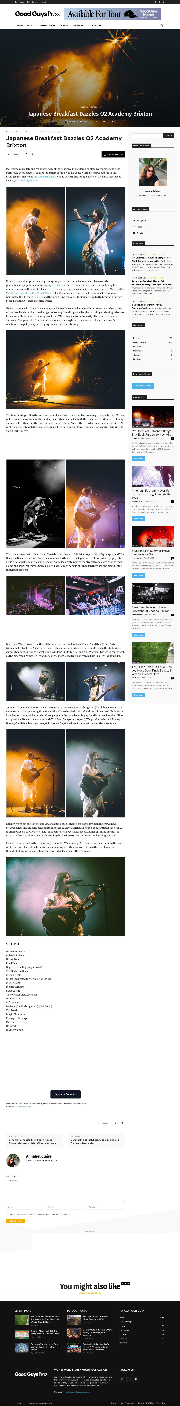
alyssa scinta (137, 501)
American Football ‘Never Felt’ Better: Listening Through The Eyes (152, 494)
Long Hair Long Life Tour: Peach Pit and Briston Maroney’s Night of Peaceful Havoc (33, 1141)
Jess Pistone (137, 558)
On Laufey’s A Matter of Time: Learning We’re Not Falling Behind (45, 1347)
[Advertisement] (90, 1253)
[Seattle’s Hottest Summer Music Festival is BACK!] (74, 1320)
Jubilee (38, 297)
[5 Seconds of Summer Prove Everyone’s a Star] (153, 536)
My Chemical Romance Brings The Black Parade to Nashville (151, 433)
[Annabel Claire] (67, 121)
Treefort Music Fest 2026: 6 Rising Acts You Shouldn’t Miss (45, 1332)
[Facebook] (159, 2)
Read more (138, 458)
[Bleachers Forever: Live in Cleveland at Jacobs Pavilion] (153, 593)
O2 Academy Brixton (26, 180)
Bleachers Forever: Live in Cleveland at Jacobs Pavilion (150, 609)
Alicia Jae (135, 678)
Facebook (141, 227)
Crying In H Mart (53, 285)
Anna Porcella (137, 615)
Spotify (140, 233)
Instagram (141, 220)
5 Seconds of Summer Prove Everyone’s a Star (151, 552)
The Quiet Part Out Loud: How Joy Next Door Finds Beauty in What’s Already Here (152, 670)
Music (82, 107)
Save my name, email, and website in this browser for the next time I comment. (41, 1214)
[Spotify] (163, 2)
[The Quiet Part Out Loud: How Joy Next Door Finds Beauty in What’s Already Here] (153, 652)
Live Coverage (93, 107)
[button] (161, 25)
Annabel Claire (79, 121)
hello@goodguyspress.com (78, 1392)
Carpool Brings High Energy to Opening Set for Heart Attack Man (95, 1141)
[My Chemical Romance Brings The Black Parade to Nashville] (153, 417)
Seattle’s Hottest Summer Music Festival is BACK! (95, 1318)
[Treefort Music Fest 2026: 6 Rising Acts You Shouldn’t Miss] (22, 1334)
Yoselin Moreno (138, 438)
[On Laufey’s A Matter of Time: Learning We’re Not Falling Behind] (22, 1347)
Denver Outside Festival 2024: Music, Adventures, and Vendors (97, 1333)
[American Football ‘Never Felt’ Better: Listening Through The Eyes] (153, 476)
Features (135, 662)
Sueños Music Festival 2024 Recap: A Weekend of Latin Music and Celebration (96, 1347)
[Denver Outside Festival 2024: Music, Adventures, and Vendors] (74, 1333)
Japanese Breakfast (44, 176)
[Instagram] (155, 2)
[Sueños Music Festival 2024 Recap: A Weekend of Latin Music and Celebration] (74, 1347)
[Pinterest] (32, 154)
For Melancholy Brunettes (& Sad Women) (30, 293)
